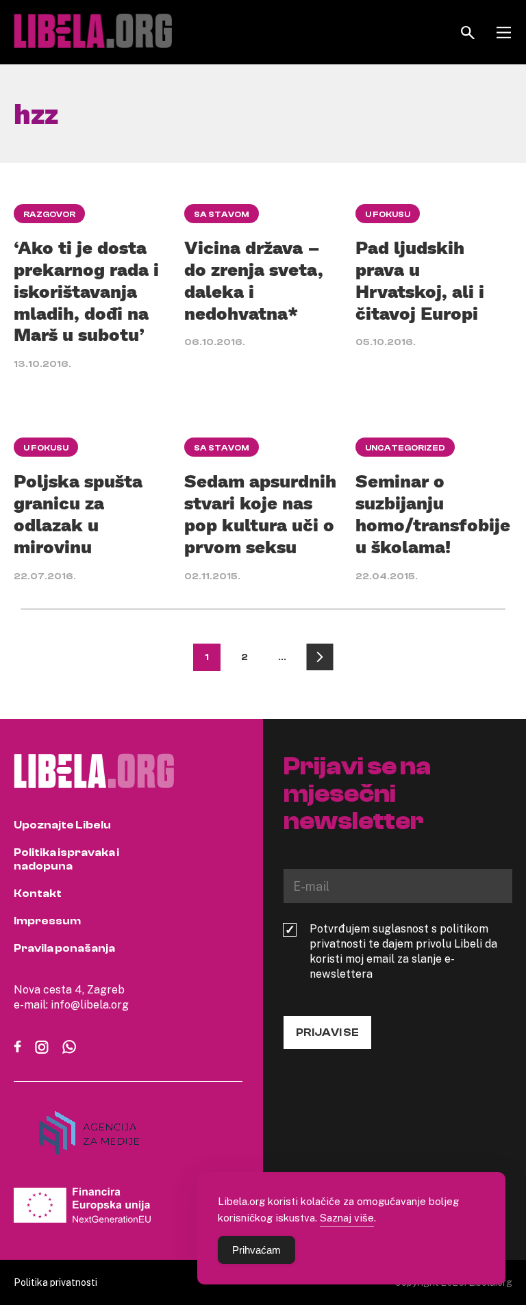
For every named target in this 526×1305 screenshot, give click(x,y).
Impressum (47, 921)
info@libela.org (90, 1004)
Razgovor (49, 214)
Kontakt (38, 893)
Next (320, 657)
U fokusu (387, 214)
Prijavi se (327, 1032)
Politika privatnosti (55, 1282)
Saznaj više (347, 1217)
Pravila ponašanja (64, 948)
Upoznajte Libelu (62, 825)
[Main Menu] (503, 33)
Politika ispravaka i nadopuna (66, 859)
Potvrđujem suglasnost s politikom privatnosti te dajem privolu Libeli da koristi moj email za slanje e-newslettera (403, 951)
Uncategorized (405, 448)
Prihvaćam (256, 1250)
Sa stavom (221, 214)
